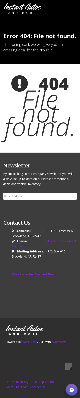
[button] (71, 390)
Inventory (21, 382)
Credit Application (42, 382)
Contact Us (37, 387)
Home (10, 382)
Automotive (59, 342)
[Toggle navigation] (71, 8)
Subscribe (12, 206)
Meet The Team (17, 387)
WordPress (30, 342)
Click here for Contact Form (34, 274)
